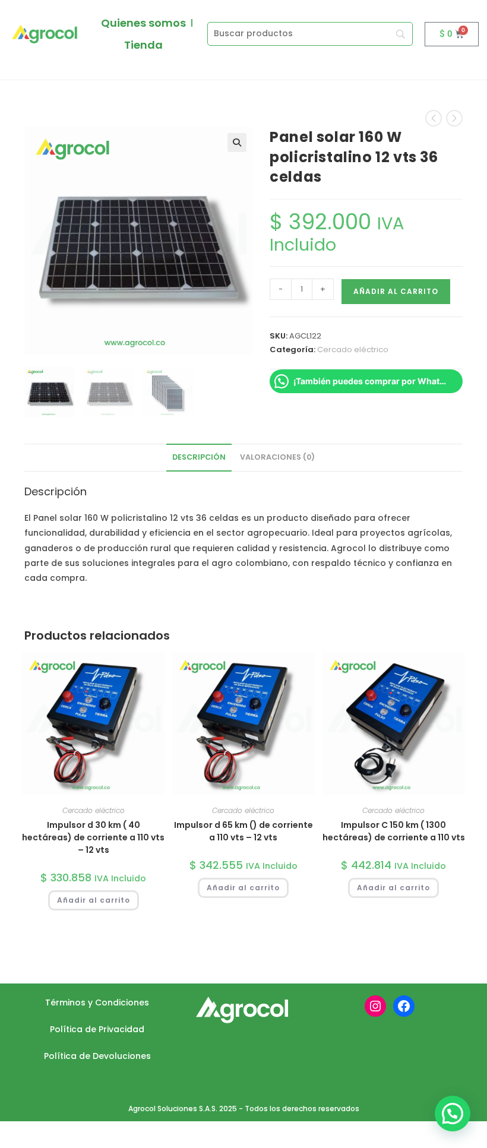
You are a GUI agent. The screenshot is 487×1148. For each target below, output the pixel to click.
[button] (236, 142)
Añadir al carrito (395, 291)
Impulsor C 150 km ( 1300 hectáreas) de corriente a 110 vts (393, 831)
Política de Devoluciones (97, 1056)
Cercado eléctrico (352, 349)
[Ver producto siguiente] (454, 118)
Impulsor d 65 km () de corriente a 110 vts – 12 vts (243, 831)
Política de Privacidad (97, 1029)
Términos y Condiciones (97, 1002)
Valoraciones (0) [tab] (277, 457)
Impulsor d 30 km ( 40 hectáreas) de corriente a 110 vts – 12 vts (93, 837)
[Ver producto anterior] (433, 118)
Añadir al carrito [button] (93, 900)
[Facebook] (404, 1006)
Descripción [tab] (199, 457)
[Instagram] (375, 1006)
